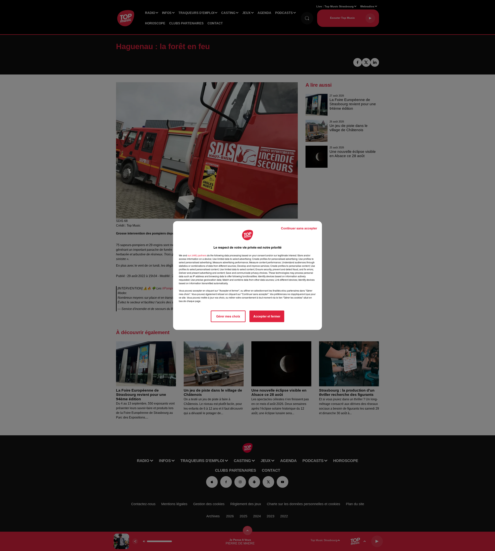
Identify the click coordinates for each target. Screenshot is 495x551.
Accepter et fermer (266, 316)
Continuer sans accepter (299, 228)
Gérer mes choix (228, 316)
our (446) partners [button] (197, 255)
